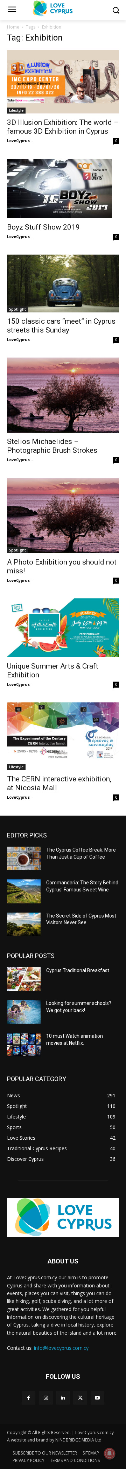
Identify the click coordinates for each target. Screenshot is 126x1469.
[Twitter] (80, 1397)
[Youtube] (97, 1397)
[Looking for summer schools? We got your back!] (24, 1012)
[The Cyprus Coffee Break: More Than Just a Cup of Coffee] (24, 858)
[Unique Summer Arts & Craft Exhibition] (63, 628)
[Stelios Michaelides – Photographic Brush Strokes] (63, 395)
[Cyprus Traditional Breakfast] (24, 979)
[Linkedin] (63, 1397)
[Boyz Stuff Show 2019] (63, 188)
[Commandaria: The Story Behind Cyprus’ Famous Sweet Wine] (24, 891)
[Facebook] (28, 1397)
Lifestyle (16, 110)
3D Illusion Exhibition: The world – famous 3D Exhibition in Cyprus (63, 126)
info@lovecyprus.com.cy (61, 1348)
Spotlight (17, 309)
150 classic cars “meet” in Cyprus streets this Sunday (61, 325)
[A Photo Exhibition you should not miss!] (63, 515)
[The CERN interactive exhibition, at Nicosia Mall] (63, 736)
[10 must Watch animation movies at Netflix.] (24, 1044)
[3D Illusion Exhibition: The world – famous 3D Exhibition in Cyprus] (63, 82)
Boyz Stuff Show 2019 (43, 227)
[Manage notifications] (109, 1453)
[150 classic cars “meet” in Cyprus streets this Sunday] (63, 283)
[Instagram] (45, 1397)
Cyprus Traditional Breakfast (77, 970)
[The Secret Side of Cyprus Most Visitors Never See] (24, 924)
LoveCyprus (18, 140)
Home (13, 27)
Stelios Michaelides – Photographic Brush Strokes (52, 446)
